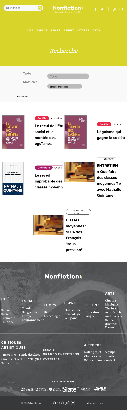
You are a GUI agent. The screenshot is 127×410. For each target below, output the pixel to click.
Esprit (69, 30)
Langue (90, 316)
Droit (5, 306)
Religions (70, 318)
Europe (27, 316)
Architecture (114, 316)
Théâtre (110, 308)
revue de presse (78, 212)
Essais (49, 349)
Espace (42, 30)
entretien (118, 124)
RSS (67, 403)
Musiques (112, 304)
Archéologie (52, 316)
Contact (109, 360)
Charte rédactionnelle (99, 356)
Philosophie (72, 310)
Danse (109, 327)
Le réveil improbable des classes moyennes (51, 181)
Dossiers (51, 358)
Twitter (61, 403)
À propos (93, 345)
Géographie (30, 312)
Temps (56, 30)
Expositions (9, 363)
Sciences (7, 310)
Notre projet (92, 352)
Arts (96, 30)
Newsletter (121, 9)
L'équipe (109, 352)
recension (56, 118)
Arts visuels (113, 312)
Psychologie (72, 314)
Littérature (44, 167)
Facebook (55, 403)
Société (42, 118)
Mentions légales (96, 403)
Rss (115, 9)
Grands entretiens (61, 354)
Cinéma (110, 300)
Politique (7, 322)
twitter (102, 9)
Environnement (33, 320)
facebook (95, 9)
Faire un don (93, 360)
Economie (8, 318)
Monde (26, 308)
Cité (30, 30)
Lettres (83, 30)
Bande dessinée (111, 322)
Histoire (49, 312)
